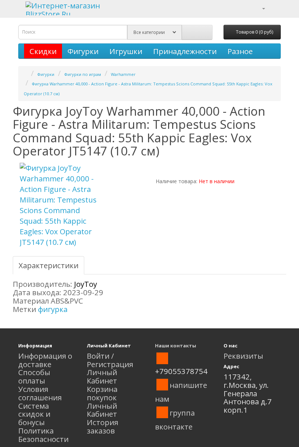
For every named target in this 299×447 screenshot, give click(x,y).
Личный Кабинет (102, 376)
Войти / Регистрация (110, 360)
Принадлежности (185, 51)
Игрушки (125, 51)
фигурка (52, 309)
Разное (240, 51)
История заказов (102, 426)
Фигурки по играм (82, 74)
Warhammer (123, 74)
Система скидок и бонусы (34, 414)
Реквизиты (243, 356)
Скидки (43, 51)
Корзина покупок (102, 393)
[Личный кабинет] (259, 8)
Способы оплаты (34, 376)
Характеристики (48, 265)
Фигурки (82, 51)
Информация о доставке (45, 360)
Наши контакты (175, 345)
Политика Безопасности (43, 434)
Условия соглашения (40, 393)
